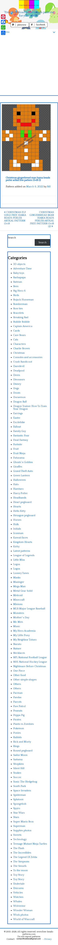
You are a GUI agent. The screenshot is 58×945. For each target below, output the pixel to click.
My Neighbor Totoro (25, 639)
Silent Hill (18, 768)
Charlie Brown (21, 348)
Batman (17, 281)
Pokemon (18, 728)
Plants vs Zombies (23, 724)
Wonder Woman (23, 910)
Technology (20, 839)
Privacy (48, 939)
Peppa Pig (19, 715)
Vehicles (18, 892)
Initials (17, 528)
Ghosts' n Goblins (23, 462)
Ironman (18, 533)
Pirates (17, 719)
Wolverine (19, 906)
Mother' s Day (21, 617)
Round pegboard (23, 750)
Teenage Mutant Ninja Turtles (30, 843)
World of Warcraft (24, 919)
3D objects (19, 264)
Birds (16, 295)
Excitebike (19, 422)
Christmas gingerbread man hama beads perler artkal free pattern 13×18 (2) (42, 219)
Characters (19, 344)
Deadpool (18, 370)
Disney (17, 384)
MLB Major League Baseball (29, 608)
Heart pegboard (22, 502)
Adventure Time (22, 268)
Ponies (17, 732)
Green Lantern (21, 475)
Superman (19, 826)
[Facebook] (3, 22)
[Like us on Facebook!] (38, 26)
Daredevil (18, 366)
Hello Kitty (19, 511)
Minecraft (19, 599)
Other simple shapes (25, 679)
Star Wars (19, 812)
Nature (17, 648)
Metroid (18, 595)
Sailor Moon (20, 755)
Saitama (18, 759)
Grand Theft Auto (23, 471)
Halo (16, 484)
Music (16, 626)
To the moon (20, 870)
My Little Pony (21, 635)
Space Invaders (22, 790)
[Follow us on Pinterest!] (20, 26)
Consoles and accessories (27, 357)
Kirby (16, 546)
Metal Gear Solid (23, 590)
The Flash (18, 848)
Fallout (17, 426)
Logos (16, 564)
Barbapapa (19, 277)
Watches (18, 897)
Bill (49, 186)
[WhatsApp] (3, 27)
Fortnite (17, 444)
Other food (19, 675)
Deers (16, 375)
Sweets (17, 835)
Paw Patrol (19, 706)
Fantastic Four (21, 435)
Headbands (19, 497)
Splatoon (18, 799)
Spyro (16, 808)
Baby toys (18, 273)
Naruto (17, 644)
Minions (18, 604)
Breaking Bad (20, 317)
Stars (16, 817)
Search (12, 237)
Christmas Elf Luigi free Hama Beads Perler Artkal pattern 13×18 (15, 218)
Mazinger (18, 582)
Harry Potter (20, 493)
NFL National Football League (30, 657)
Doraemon (19, 397)
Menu (6, 32)
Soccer (17, 777)
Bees (15, 286)
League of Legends (24, 555)
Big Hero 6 (19, 290)
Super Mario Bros (23, 821)
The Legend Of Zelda (25, 857)
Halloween (19, 480)
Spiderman (19, 795)
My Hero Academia (24, 630)
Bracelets (18, 313)
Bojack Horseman (23, 299)
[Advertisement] (29, 65)
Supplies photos (22, 830)
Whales (17, 901)
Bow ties (18, 308)
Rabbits (17, 737)
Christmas (19, 352)
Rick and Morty (22, 741)
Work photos (20, 914)
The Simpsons (21, 861)
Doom (16, 392)
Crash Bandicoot (22, 361)
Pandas (17, 697)
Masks (17, 577)
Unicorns (18, 888)
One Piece (19, 670)
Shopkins (18, 764)
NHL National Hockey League (30, 661)
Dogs (16, 388)
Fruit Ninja (19, 453)
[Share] (3, 32)
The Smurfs (19, 866)
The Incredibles (22, 852)
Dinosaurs (19, 379)
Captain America (22, 326)
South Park (19, 786)
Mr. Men (18, 622)
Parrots (17, 701)
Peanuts (17, 710)
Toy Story (18, 874)
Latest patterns (21, 551)
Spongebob (19, 803)
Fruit (16, 448)
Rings (16, 746)
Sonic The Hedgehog (25, 781)
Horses (17, 519)
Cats (15, 339)
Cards (16, 330)
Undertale (19, 883)
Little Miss (19, 559)
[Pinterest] (3, 16)
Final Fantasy (20, 440)
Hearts (17, 506)
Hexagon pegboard (24, 515)
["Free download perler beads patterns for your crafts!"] (29, 4)
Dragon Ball (20, 401)
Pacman (18, 693)
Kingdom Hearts (22, 542)
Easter (16, 417)
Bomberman (20, 304)
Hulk (16, 524)
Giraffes (17, 466)
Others (17, 684)
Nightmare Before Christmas (29, 666)
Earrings (18, 413)
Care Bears (19, 335)
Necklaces (19, 653)
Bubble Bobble (21, 321)
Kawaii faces (20, 537)
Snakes (17, 772)
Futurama (18, 457)
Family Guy (19, 431)
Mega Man (19, 586)
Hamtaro (18, 488)
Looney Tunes (21, 573)
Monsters (18, 613)
